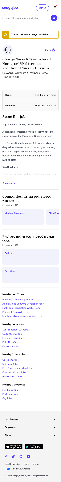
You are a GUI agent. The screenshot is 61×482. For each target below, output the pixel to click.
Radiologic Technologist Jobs (18, 299)
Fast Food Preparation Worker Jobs (21, 308)
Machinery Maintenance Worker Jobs (22, 316)
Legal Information (13, 464)
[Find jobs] (54, 18)
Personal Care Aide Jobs (15, 312)
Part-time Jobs (10, 394)
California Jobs (10, 346)
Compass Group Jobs (14, 372)
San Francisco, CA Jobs (15, 330)
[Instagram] (21, 457)
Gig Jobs (7, 398)
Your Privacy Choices (20, 469)
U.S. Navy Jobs (10, 364)
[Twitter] (13, 457)
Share (47, 50)
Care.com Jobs (10, 360)
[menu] (55, 7)
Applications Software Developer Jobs (23, 304)
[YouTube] (28, 457)
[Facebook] (6, 457)
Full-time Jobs (10, 390)
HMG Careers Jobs (12, 376)
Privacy (35, 464)
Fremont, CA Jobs (12, 338)
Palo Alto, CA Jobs (12, 342)
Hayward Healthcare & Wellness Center (25, 73)
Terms (26, 464)
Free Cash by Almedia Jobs (17, 368)
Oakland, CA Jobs (12, 334)
